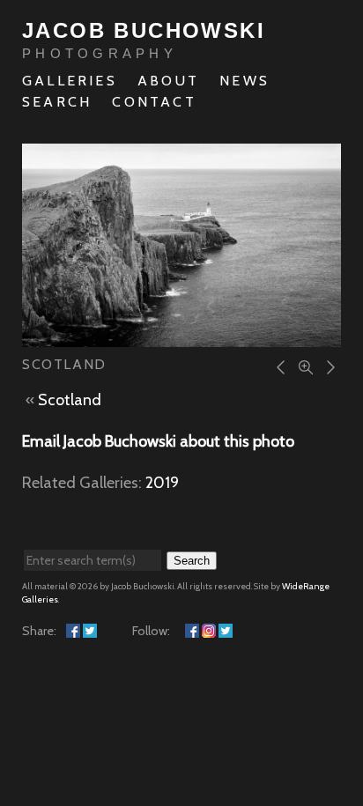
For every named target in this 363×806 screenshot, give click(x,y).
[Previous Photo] (278, 365)
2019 (162, 482)
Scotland (69, 400)
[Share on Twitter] (90, 631)
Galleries (69, 80)
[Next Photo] (328, 365)
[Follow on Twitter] (226, 631)
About (168, 80)
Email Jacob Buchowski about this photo (158, 441)
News (244, 80)
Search (57, 101)
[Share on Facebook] (73, 631)
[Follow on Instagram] (209, 631)
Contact (154, 101)
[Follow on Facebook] (192, 631)
